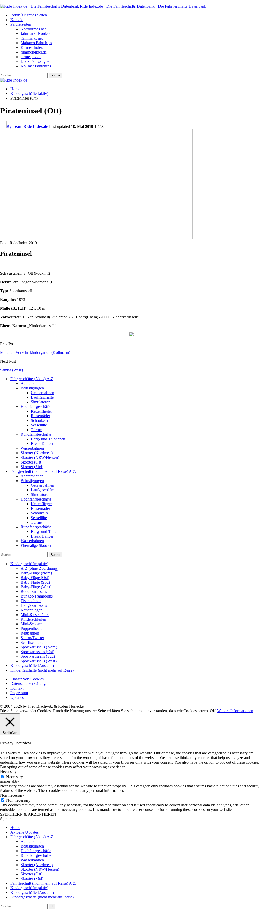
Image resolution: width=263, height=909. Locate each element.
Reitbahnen (30, 633)
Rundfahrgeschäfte (36, 434)
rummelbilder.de (34, 52)
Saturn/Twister (32, 638)
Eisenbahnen (31, 601)
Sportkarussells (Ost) (37, 651)
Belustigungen (32, 388)
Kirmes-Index (32, 47)
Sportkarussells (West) (39, 661)
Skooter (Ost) (31, 462)
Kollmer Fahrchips (36, 66)
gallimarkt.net (32, 38)
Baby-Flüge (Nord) (36, 573)
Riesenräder (40, 416)
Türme (36, 429)
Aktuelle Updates (24, 832)
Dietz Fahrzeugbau (36, 61)
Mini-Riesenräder (35, 614)
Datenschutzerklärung (28, 683)
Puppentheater (32, 628)
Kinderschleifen (33, 619)
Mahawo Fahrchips (36, 43)
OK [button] (213, 711)
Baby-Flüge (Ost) (35, 577)
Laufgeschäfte (42, 397)
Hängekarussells (34, 605)
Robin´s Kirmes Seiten (28, 15)
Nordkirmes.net (33, 29)
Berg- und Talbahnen (48, 439)
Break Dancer (42, 443)
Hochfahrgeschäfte (36, 406)
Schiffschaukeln (33, 642)
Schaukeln (39, 420)
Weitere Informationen (235, 711)
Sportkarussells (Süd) (38, 656)
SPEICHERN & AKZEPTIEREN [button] (28, 814)
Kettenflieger (41, 411)
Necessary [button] (8, 771)
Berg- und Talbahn (46, 531)
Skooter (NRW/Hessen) (40, 457)
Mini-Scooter (31, 624)
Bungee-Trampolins (37, 596)
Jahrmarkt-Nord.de (36, 33)
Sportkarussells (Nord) (39, 647)
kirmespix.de (31, 57)
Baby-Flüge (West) (36, 587)
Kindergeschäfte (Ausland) (32, 665)
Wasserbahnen (32, 448)
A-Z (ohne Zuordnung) (39, 568)
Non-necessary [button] (12, 795)
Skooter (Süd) (32, 467)
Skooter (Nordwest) (37, 453)
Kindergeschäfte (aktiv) (29, 564)
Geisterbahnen (42, 392)
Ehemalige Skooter (36, 545)
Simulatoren (40, 402)
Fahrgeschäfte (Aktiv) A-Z (31, 379)
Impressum (19, 693)
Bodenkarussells (34, 591)
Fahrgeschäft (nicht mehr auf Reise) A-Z (43, 471)
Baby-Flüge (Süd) (35, 582)
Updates (17, 697)
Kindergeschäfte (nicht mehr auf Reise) (42, 670)
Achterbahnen (32, 383)
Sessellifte (39, 425)
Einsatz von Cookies (27, 679)
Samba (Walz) (11, 370)
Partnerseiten (20, 24)
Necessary (14, 776)
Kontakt (16, 19)
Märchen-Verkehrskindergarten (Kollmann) (35, 352)
